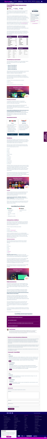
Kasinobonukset (36, 422)
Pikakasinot (36, 427)
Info (31, 13)
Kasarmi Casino (26, 427)
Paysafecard (9, 251)
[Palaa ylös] (45, 437)
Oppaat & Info (33, 1)
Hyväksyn (8, 436)
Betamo (12, 123)
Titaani (25, 422)
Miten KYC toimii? (16, 419)
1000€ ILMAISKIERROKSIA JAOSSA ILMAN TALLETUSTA (45, 137)
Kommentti (9, 391)
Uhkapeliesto (15, 422)
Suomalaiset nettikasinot (37, 425)
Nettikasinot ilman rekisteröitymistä (20, 1)
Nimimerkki (9, 400)
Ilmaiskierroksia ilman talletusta (38, 419)
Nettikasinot (15, 1)
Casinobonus (25, 1)
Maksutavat (29, 1)
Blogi (14, 416)
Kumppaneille (5, 425)
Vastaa (11, 369)
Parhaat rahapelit (37, 431)
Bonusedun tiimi (5, 428)
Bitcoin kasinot (36, 430)
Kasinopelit (15, 427)
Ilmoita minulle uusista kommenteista (14, 406)
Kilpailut (15, 428)
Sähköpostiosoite (10, 403)
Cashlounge (26, 425)
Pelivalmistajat (15, 425)
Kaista (25, 428)
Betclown (26, 430)
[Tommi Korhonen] (7, 9)
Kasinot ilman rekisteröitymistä (38, 416)
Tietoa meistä (5, 416)
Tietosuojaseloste (6, 427)
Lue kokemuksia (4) (35, 23)
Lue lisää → (12, 134)
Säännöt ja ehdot (6, 422)
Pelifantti (26, 419)
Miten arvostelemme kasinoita (7, 419)
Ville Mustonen (16, 9)
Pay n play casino (37, 428)
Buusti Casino (24, 123)
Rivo (25, 416)
